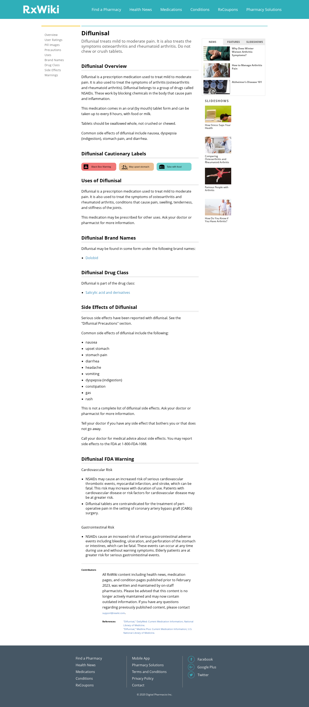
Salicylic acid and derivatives (108, 292)
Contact (138, 685)
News (212, 42)
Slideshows (254, 42)
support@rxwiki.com (113, 613)
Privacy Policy (142, 678)
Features (233, 42)
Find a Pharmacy (106, 9)
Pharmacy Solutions (264, 9)
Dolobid (92, 258)
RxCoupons (228, 9)
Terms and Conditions (149, 671)
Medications (171, 9)
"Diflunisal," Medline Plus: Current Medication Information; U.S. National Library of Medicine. (157, 630)
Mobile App (141, 658)
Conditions (200, 9)
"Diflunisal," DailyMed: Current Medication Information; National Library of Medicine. (158, 623)
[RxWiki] (41, 9)
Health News (140, 9)
